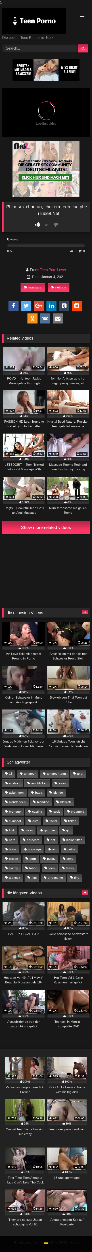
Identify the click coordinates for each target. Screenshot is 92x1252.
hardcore (33, 840)
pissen (13, 858)
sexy (70, 858)
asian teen (16, 792)
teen (51, 868)
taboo (33, 868)
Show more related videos (46, 527)
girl (68, 830)
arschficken (39, 783)
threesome (55, 877)
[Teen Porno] (37, 21)
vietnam (60, 287)
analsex (14, 783)
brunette (15, 811)
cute (35, 821)
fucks (29, 830)
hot (53, 840)
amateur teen (56, 773)
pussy (51, 858)
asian (62, 783)
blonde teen (17, 802)
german (49, 830)
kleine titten (74, 840)
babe (38, 792)
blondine (43, 802)
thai (34, 877)
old (54, 849)
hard (12, 840)
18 (11, 773)
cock (56, 811)
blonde (58, 792)
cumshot (15, 821)
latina (13, 849)
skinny (13, 868)
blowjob (65, 802)
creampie (77, 811)
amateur (30, 773)
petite (71, 849)
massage (34, 287)
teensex (14, 877)
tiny (76, 877)
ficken (72, 821)
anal (80, 773)
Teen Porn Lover (53, 270)
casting (37, 811)
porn (32, 858)
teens (70, 868)
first (11, 830)
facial (53, 821)
